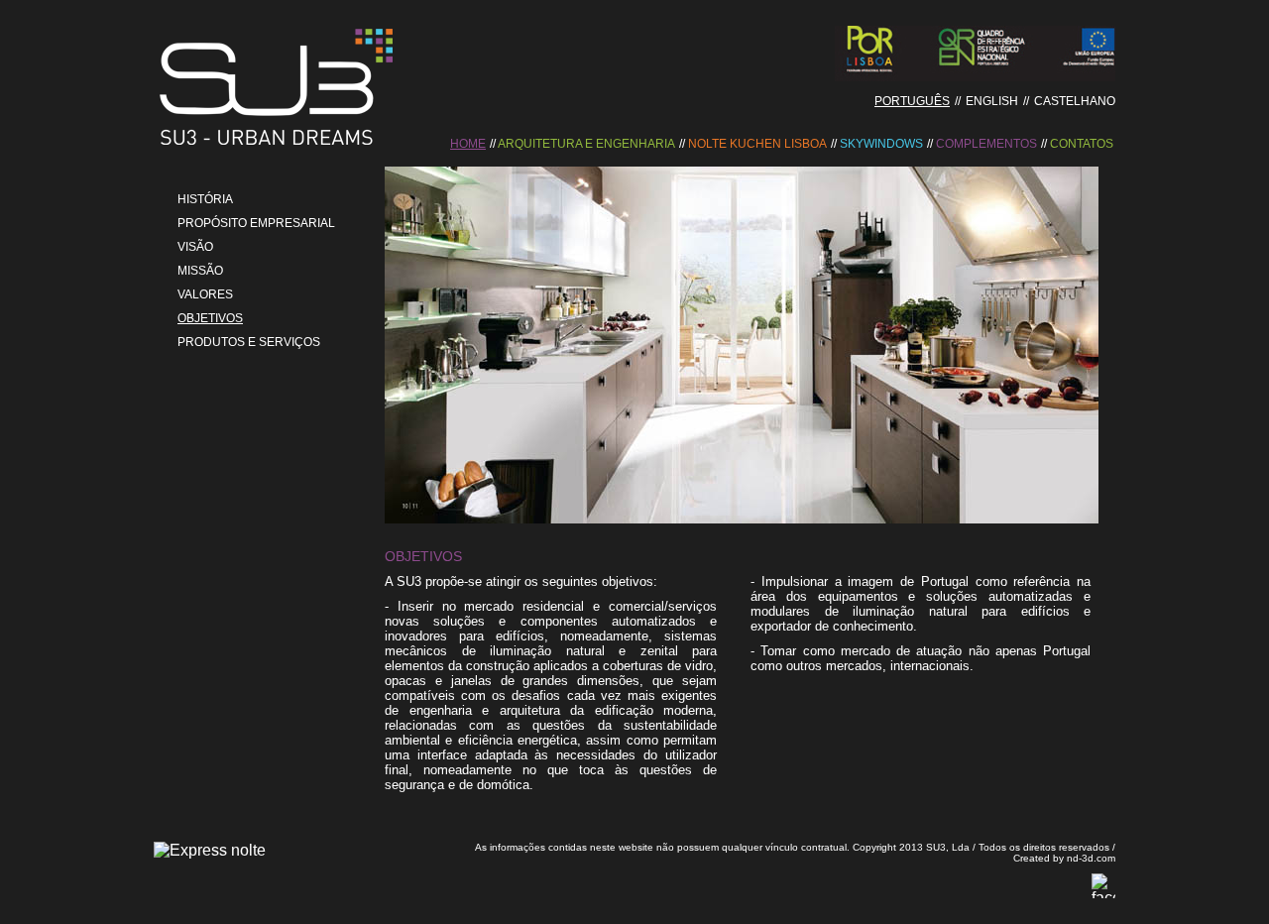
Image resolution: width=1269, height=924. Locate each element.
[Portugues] (278, 147)
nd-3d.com (1091, 858)
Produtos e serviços (248, 342)
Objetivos (210, 318)
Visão (195, 247)
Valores (205, 294)
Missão (200, 271)
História (205, 199)
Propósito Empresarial (256, 223)
